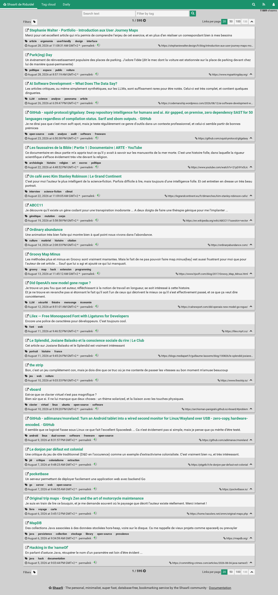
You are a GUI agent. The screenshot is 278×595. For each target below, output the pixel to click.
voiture (70, 70)
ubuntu (66, 404)
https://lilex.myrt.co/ (236, 331)
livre (31, 509)
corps (62, 216)
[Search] (253, 4)
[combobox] (162, 13)
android (33, 435)
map (43, 269)
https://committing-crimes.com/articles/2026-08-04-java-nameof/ (210, 562)
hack (53, 269)
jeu (31, 376)
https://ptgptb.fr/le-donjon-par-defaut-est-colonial (219, 464)
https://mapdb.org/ (237, 538)
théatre (56, 302)
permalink (61, 45)
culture (33, 240)
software (85, 133)
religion (63, 162)
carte (54, 509)
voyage (42, 509)
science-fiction (52, 191)
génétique (35, 216)
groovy (33, 269)
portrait (33, 351)
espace (47, 70)
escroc (83, 162)
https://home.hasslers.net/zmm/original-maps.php (218, 513)
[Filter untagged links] (34, 22)
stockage (76, 533)
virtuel (44, 404)
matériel (46, 240)
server (40, 484)
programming (83, 269)
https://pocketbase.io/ (235, 489)
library (89, 533)
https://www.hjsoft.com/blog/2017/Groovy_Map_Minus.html (213, 273)
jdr (30, 460)
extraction (73, 460)
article (33, 41)
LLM (31, 98)
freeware (100, 133)
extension (65, 269)
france (58, 351)
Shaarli (58, 588)
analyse (55, 98)
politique (34, 70)
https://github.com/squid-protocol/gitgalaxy (222, 138)
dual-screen (58, 435)
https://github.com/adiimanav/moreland (224, 440)
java (31, 533)
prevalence (122, 533)
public (58, 70)
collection (61, 533)
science (42, 98)
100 (238, 21)
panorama (70, 98)
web (40, 326)
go (30, 484)
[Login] (273, 4)
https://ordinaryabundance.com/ (229, 245)
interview (34, 191)
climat (68, 191)
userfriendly (64, 41)
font (31, 326)
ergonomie (46, 41)
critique (40, 460)
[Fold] (250, 74)
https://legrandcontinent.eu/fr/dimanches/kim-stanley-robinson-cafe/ (207, 196)
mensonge (70, 302)
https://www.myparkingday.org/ (229, 74)
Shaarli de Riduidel (20, 4)
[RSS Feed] (263, 4)
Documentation (220, 588)
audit (74, 133)
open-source (36, 133)
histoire (51, 162)
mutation (50, 216)
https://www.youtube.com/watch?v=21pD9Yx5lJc (219, 167)
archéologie (36, 162)
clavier (33, 404)
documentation (56, 558)
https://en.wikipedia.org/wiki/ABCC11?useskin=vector (216, 220)
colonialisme (56, 460)
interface (92, 41)
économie (86, 302)
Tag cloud (48, 4)
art (73, 162)
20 (224, 21)
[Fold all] (252, 21)
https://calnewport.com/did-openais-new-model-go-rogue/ (214, 306)
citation (72, 240)
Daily (66, 4)
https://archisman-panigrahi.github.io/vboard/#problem (216, 409)
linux (55, 404)
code (51, 133)
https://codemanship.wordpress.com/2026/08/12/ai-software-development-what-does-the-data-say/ (219, 103)
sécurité (43, 302)
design (79, 41)
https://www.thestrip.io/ (234, 380)
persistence (45, 533)
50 (231, 21)
